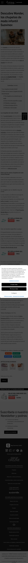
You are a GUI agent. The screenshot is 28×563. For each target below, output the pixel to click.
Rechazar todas (14, 289)
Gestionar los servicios (14, 280)
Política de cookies (8, 296)
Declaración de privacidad (18, 296)
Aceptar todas (14, 284)
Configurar (14, 293)
